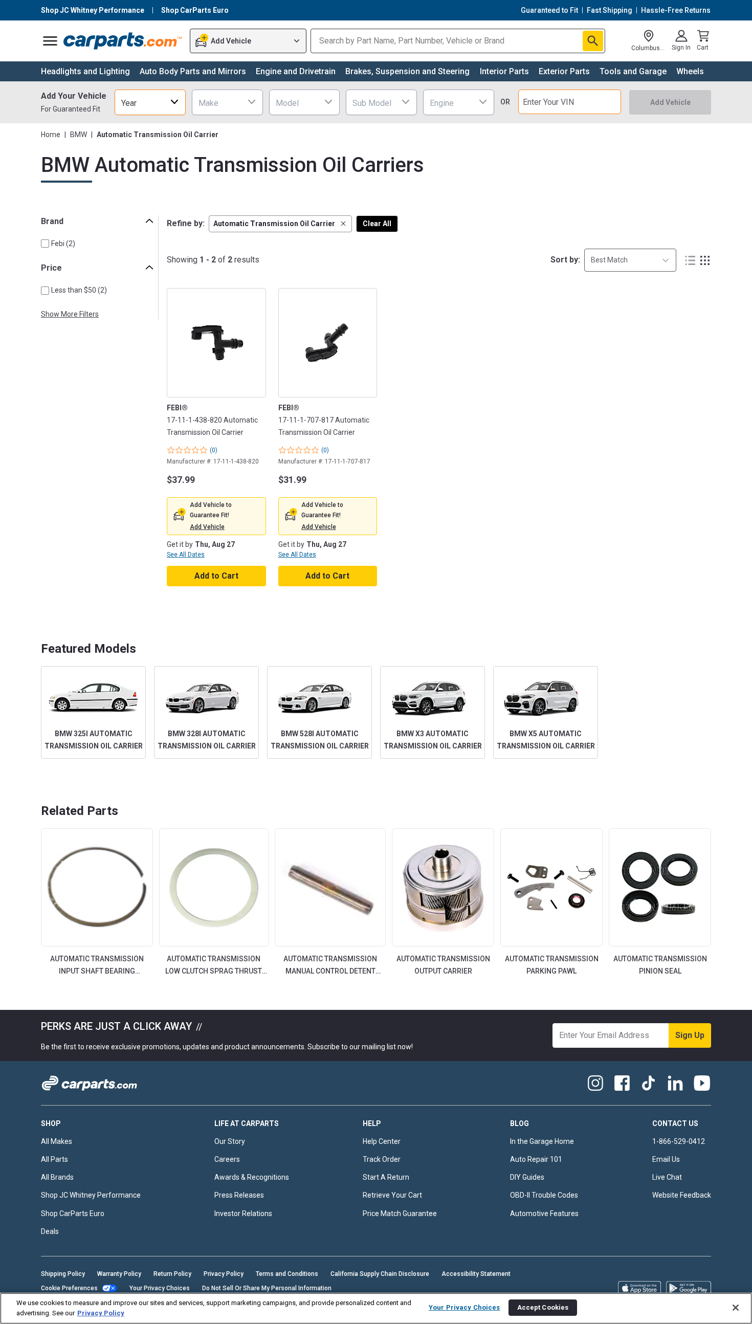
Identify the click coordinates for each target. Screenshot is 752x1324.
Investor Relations (243, 1213)
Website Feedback (681, 1195)
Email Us (666, 1159)
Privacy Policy (224, 1273)
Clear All (377, 223)
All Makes (56, 1141)
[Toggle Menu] (50, 41)
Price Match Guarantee (400, 1213)
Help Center (382, 1141)
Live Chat (667, 1177)
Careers (227, 1159)
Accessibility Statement (476, 1273)
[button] (280, 223)
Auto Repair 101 (536, 1159)
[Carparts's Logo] (123, 41)
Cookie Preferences (69, 1288)
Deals (50, 1231)
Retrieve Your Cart (392, 1195)
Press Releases (239, 1195)
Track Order (382, 1159)
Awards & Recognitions (251, 1177)
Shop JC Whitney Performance (91, 1195)
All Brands (57, 1177)
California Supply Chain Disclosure (379, 1273)
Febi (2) (63, 243)
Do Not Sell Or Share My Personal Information (266, 1288)
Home (50, 134)
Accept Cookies (543, 1307)
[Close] (735, 1307)
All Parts (54, 1159)
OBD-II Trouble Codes (544, 1195)
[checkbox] (45, 243)
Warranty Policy (119, 1273)
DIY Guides (527, 1177)
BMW (78, 134)
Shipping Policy (63, 1273)
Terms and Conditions (287, 1273)
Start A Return (386, 1177)
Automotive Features (544, 1213)
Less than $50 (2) (79, 290)
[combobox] (150, 102)
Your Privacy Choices (159, 1288)
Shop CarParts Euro (72, 1213)
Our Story (229, 1141)
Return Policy (172, 1273)
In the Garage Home (542, 1141)
